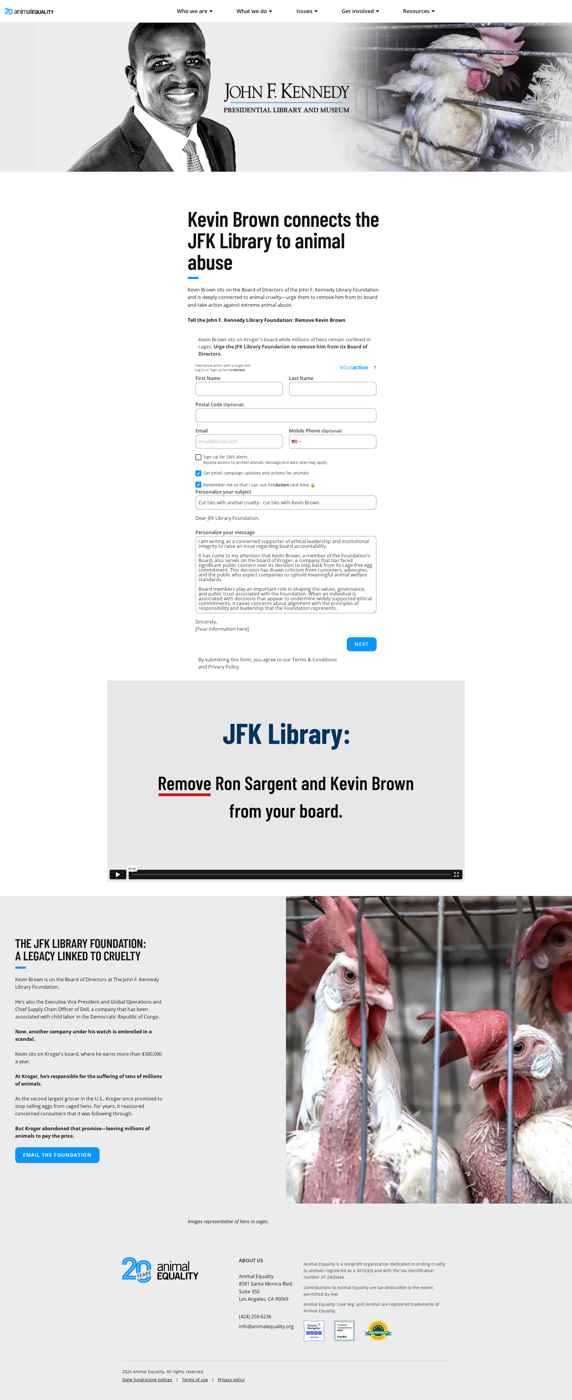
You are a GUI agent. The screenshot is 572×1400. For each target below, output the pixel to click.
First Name (207, 378)
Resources (416, 11)
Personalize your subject (223, 492)
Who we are (192, 11)
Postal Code (219, 404)
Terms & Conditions (314, 659)
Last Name (301, 378)
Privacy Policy (223, 666)
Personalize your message (225, 532)
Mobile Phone (315, 430)
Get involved (358, 11)
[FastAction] (354, 367)
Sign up (216, 370)
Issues (304, 11)
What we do (252, 11)
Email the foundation (57, 1155)
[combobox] (296, 442)
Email (201, 430)
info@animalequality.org (266, 1326)
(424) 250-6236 (255, 1316)
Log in (199, 370)
